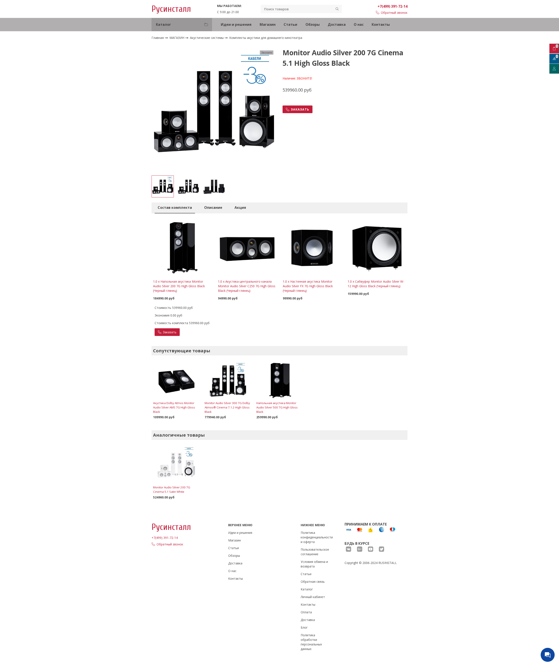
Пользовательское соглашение (315, 551)
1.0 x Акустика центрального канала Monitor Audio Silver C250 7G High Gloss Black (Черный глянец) (246, 286)
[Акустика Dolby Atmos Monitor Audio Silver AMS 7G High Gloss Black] (176, 380)
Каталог (307, 589)
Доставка (337, 24)
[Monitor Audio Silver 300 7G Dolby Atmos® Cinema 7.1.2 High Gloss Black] (228, 380)
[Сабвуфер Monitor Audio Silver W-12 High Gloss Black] (377, 247)
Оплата (306, 612)
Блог (304, 627)
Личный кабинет (313, 597)
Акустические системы (207, 38)
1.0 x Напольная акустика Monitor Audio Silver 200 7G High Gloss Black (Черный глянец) (179, 286)
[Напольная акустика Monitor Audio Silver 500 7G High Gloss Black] (279, 380)
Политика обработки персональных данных (311, 642)
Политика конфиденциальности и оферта (317, 537)
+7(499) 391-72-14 (392, 6)
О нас (359, 24)
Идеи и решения (236, 24)
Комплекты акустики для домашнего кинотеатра (265, 38)
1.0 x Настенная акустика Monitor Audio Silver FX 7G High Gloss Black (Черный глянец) (308, 286)
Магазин (268, 24)
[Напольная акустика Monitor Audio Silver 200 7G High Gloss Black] (182, 247)
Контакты (381, 24)
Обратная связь (313, 581)
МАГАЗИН (177, 38)
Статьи (290, 24)
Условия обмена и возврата (314, 564)
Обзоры (312, 24)
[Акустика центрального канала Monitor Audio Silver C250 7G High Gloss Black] (247, 247)
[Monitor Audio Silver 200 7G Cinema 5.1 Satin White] (176, 464)
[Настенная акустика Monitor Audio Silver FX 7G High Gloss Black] (312, 247)
